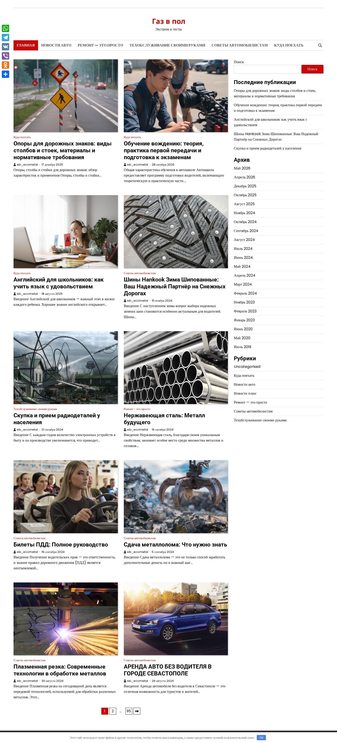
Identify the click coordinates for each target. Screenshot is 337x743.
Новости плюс (245, 393)
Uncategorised (247, 366)
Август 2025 (244, 204)
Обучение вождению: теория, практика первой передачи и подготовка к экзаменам (164, 150)
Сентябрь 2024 (246, 230)
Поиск (239, 62)
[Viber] (5, 55)
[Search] (320, 45)
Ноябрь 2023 (244, 302)
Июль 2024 (243, 248)
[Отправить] (5, 74)
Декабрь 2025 (245, 186)
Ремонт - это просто (137, 409)
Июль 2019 (242, 347)
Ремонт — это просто (100, 45)
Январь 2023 (244, 320)
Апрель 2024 (244, 275)
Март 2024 (243, 284)
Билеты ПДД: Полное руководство (61, 544)
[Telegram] (5, 37)
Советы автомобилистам (240, 45)
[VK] (5, 46)
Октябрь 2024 (245, 221)
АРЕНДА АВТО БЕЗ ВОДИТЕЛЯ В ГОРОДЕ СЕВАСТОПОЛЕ (168, 670)
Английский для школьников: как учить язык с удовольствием (59, 283)
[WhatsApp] (5, 28)
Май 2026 (242, 168)
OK (261, 737)
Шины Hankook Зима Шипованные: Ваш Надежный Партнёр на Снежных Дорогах (175, 286)
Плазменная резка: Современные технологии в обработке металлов (60, 670)
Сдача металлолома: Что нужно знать (175, 544)
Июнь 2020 (243, 329)
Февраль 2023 (245, 311)
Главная (26, 45)
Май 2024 (242, 266)
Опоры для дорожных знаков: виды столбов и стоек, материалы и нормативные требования (63, 150)
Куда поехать (289, 45)
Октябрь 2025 (245, 195)
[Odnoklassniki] (5, 65)
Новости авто (56, 45)
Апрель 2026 (244, 177)
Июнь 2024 (243, 257)
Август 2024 (244, 239)
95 (129, 711)
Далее (136, 711)
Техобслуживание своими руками (167, 45)
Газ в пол (168, 21)
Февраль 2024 (245, 293)
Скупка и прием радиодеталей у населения (267, 148)
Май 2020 (242, 338)
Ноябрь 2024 (244, 213)
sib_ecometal (27, 165)
